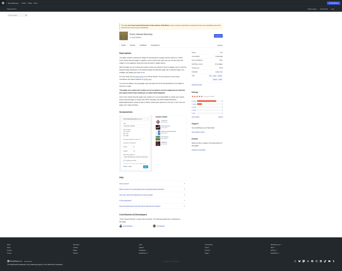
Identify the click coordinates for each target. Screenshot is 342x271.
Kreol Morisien (28, 261)
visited (220, 79)
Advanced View (197, 85)
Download (218, 36)
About (9, 244)
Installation (143, 45)
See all (220, 117)
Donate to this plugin (198, 150)
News (8, 247)
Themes (75, 247)
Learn (140, 244)
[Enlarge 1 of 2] (150, 117)
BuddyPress (275, 253)
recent (214, 75)
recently (220, 75)
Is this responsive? (125, 200)
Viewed (215, 79)
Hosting (9, 250)
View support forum (198, 132)
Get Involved (209, 244)
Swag (207, 253)
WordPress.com (276, 244)
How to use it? (124, 183)
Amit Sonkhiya (136, 37)
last (210, 75)
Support (220, 45)
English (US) (219, 71)
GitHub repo (147, 79)
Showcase (76, 244)
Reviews (132, 45)
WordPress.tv (143, 253)
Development (155, 45)
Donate (208, 250)
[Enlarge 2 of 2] (184, 117)
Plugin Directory (12, 9)
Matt (273, 247)
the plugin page (138, 76)
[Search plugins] (26, 15)
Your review (195, 117)
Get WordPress (334, 3)
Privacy (9, 253)
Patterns (75, 253)
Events (207, 247)
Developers (142, 250)
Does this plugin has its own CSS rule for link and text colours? (139, 206)
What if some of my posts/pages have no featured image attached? (141, 189)
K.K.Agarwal (160, 226)
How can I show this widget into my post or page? (136, 195)
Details (123, 45)
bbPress (274, 250)
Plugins (75, 250)
